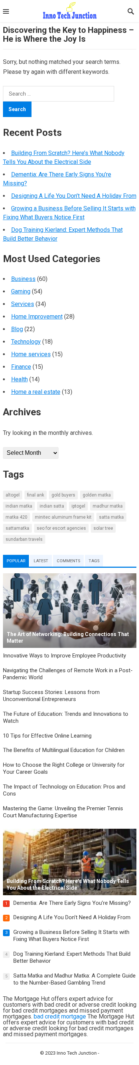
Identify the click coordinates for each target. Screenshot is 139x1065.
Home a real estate (35, 391)
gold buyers (63, 495)
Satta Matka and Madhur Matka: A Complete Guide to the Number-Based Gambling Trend (74, 979)
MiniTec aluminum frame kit (63, 517)
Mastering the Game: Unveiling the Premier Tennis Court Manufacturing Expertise (63, 812)
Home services (31, 354)
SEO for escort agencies (61, 528)
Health (19, 379)
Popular (16, 561)
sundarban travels (24, 539)
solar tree (103, 528)
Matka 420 (16, 517)
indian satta (52, 506)
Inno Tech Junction (77, 1053)
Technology (26, 341)
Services (22, 304)
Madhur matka (108, 506)
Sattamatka (17, 528)
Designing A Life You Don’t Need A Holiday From (73, 195)
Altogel (13, 495)
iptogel (78, 506)
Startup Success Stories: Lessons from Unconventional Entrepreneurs (51, 696)
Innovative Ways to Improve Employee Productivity (64, 655)
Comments (68, 561)
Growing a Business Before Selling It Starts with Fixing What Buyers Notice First (71, 936)
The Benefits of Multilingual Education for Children (64, 750)
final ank (35, 495)
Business (23, 278)
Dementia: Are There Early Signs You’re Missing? (72, 903)
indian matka (19, 506)
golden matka (97, 495)
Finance (21, 366)
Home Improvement (37, 316)
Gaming (20, 291)
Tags (94, 561)
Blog (17, 329)
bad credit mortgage (60, 1016)
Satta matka (111, 517)
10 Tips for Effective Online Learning (47, 735)
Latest (41, 561)
